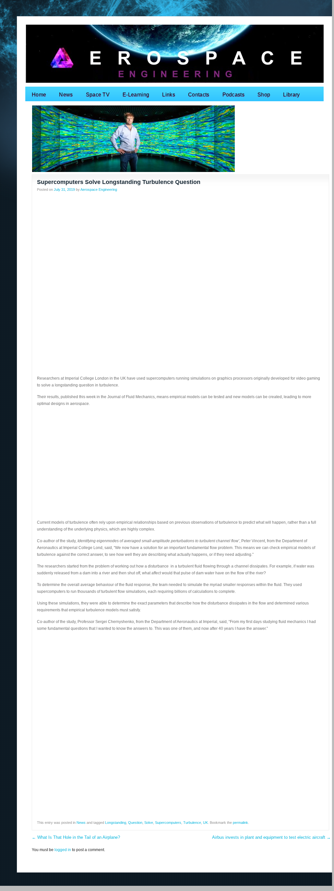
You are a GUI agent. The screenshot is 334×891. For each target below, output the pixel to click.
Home (39, 94)
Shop (263, 94)
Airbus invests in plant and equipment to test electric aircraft (271, 837)
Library (291, 94)
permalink (240, 822)
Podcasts (233, 94)
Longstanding (115, 822)
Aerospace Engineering (98, 189)
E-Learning (136, 94)
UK (205, 822)
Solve (148, 822)
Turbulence (192, 822)
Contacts (198, 94)
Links (168, 94)
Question (135, 822)
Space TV (98, 94)
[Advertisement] (180, 241)
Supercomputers (168, 822)
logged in (62, 850)
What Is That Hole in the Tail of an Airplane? (76, 837)
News (66, 94)
